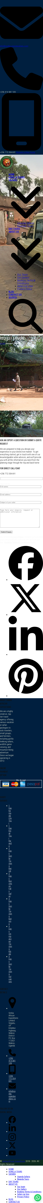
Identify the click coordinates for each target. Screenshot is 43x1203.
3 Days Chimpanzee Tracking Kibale (10, 940)
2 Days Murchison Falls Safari (10, 884)
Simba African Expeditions (13, 1161)
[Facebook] (12, 1122)
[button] (26, 579)
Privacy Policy (17, 537)
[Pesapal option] (21, 787)
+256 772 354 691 (12, 1078)
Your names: (5, 483)
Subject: (3, 499)
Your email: (4, 491)
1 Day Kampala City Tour (10, 814)
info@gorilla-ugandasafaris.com (14, 46)
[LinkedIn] (12, 1131)
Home (2, 343)
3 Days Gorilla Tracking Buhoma (10, 911)
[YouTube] (12, 1155)
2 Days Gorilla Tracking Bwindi (10, 859)
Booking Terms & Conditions (17, 542)
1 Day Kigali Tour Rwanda (10, 836)
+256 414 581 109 (12, 1061)
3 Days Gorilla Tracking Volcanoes (10, 969)
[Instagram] (12, 1140)
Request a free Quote (25, 152)
